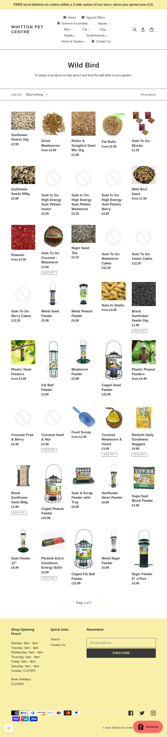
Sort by (16, 94)
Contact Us (58, 645)
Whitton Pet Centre (27, 29)
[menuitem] (69, 17)
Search (55, 639)
